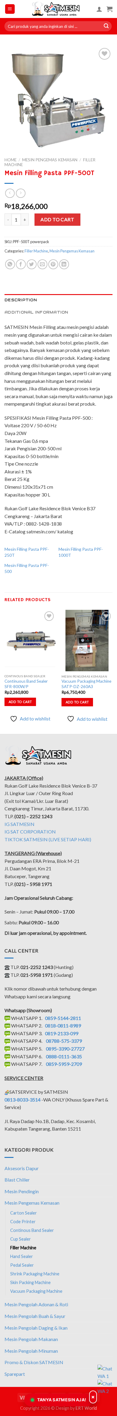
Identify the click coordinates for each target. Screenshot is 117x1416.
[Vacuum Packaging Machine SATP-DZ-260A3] (87, 640)
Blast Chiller (17, 1179)
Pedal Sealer (22, 1265)
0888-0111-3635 (64, 1056)
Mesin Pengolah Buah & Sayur (34, 1316)
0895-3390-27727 (65, 1048)
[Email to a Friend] (42, 264)
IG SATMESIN (19, 824)
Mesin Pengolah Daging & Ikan (36, 1328)
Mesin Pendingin (21, 1191)
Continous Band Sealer (32, 1230)
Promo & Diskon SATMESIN (33, 1362)
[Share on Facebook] (21, 264)
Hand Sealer (21, 1256)
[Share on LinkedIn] (64, 264)
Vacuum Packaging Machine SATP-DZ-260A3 (86, 684)
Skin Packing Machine (30, 1282)
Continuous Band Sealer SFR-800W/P (26, 684)
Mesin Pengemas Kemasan (49, 159)
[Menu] (10, 9)
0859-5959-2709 (64, 1064)
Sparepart (14, 1374)
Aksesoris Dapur (21, 1168)
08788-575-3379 (64, 1041)
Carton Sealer (23, 1212)
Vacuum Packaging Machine (36, 1291)
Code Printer (23, 1221)
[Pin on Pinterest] (53, 264)
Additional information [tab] (36, 312)
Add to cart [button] (20, 702)
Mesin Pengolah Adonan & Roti (36, 1304)
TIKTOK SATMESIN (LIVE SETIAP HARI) (47, 839)
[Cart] (109, 9)
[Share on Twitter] (32, 264)
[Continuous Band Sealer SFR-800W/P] (30, 640)
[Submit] (106, 26)
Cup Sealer (20, 1239)
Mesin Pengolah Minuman (31, 1351)
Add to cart (57, 219)
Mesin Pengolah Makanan (31, 1339)
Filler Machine (36, 251)
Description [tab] (20, 300)
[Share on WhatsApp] (10, 264)
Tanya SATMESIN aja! (61, 1399)
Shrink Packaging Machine (34, 1273)
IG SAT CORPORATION (30, 831)
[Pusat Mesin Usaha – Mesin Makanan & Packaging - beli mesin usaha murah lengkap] (56, 9)
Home (10, 159)
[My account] (99, 9)
